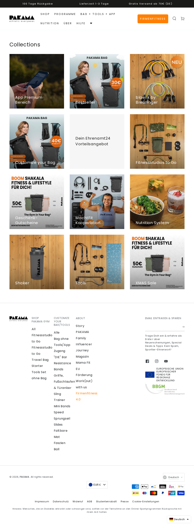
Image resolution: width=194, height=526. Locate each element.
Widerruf (78, 501)
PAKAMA (24, 476)
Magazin (82, 356)
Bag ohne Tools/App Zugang (62, 345)
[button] (174, 18)
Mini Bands (62, 406)
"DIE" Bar (60, 357)
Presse (125, 501)
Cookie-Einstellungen (145, 501)
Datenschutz (61, 501)
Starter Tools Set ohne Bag (39, 372)
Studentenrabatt (106, 501)
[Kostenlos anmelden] (183, 327)
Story (80, 326)
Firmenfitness (153, 19)
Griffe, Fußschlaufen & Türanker (64, 381)
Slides (58, 424)
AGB (89, 501)
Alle (57, 332)
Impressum (42, 501)
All (34, 329)
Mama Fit (83, 362)
